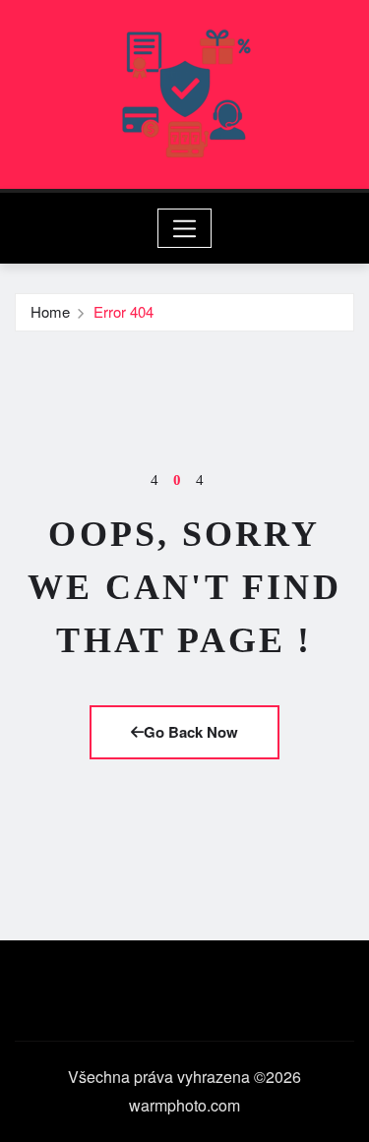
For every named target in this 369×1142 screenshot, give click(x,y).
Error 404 (123, 311)
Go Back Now (191, 732)
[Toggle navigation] (184, 228)
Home (50, 311)
